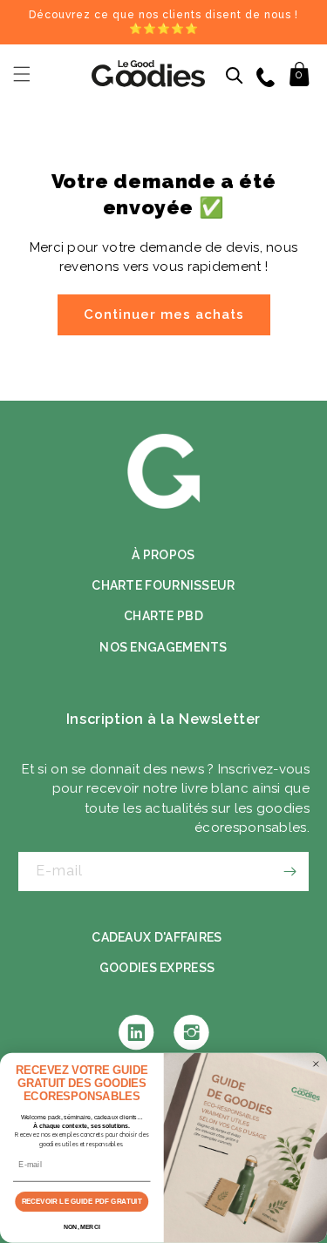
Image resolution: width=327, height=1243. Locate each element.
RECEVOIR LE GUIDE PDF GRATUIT (82, 1202)
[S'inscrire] (289, 871)
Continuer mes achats (164, 314)
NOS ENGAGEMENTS (163, 647)
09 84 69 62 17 (267, 76)
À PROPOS (163, 555)
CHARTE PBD (163, 616)
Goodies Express (157, 968)
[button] (22, 74)
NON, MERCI (82, 1227)
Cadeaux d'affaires (156, 937)
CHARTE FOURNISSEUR (163, 585)
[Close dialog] (316, 1064)
